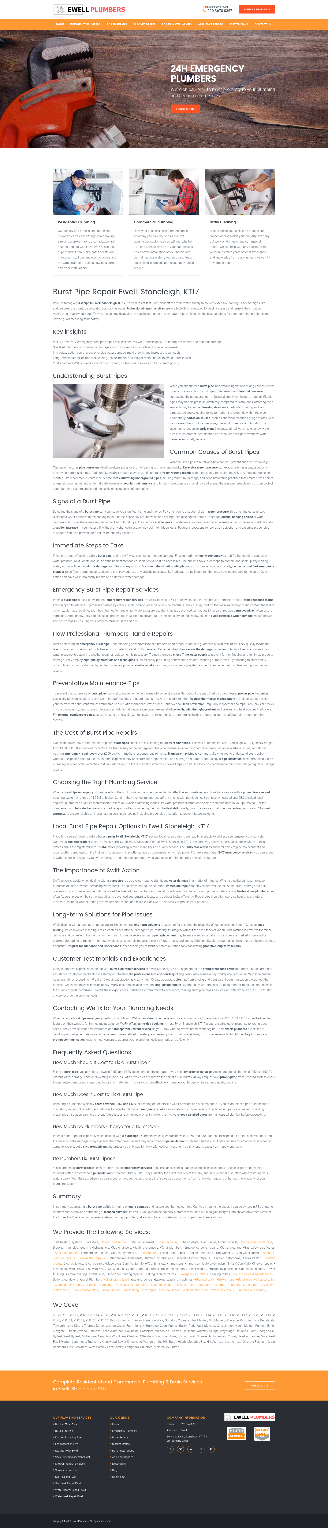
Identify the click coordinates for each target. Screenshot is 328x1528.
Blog (114, 1470)
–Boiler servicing (167, 1242)
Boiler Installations (177, 24)
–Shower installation (84, 1290)
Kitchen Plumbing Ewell (69, 1437)
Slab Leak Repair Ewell (68, 1483)
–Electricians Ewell (116, 1279)
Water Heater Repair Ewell (70, 1490)
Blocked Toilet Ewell (66, 1424)
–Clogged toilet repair (68, 1285)
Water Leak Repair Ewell (69, 1496)
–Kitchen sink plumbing (130, 1285)
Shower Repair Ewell (67, 1470)
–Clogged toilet (264, 1279)
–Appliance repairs (65, 1253)
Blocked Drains (144, 24)
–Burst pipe (244, 1279)
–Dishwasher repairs (91, 1258)
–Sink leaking (130, 1290)
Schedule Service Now (257, 9)
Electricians (239, 24)
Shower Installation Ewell (70, 1463)
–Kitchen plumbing (98, 1285)
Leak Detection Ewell (67, 1444)
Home (60, 24)
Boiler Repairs (117, 24)
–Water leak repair (221, 1290)
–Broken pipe (225, 1279)
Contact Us (263, 24)
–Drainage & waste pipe (255, 1242)
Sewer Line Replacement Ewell (72, 1457)
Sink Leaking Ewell (65, 1477)
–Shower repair (110, 1290)
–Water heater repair (194, 1290)
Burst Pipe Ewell (64, 1431)
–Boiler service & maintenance (252, 1274)
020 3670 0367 (219, 10)
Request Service (185, 109)
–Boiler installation (113, 1242)
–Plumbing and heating (250, 1290)
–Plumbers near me (210, 1285)
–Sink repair (148, 1290)
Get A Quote (260, 1385)
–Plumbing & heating (242, 1285)
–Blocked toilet (204, 1279)
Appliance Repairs (211, 24)
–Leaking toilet (184, 1285)
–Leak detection (160, 1285)
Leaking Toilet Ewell (66, 1450)
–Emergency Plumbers (192, 1274)
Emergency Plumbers (85, 24)
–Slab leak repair (168, 1290)
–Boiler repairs (148, 1253)
